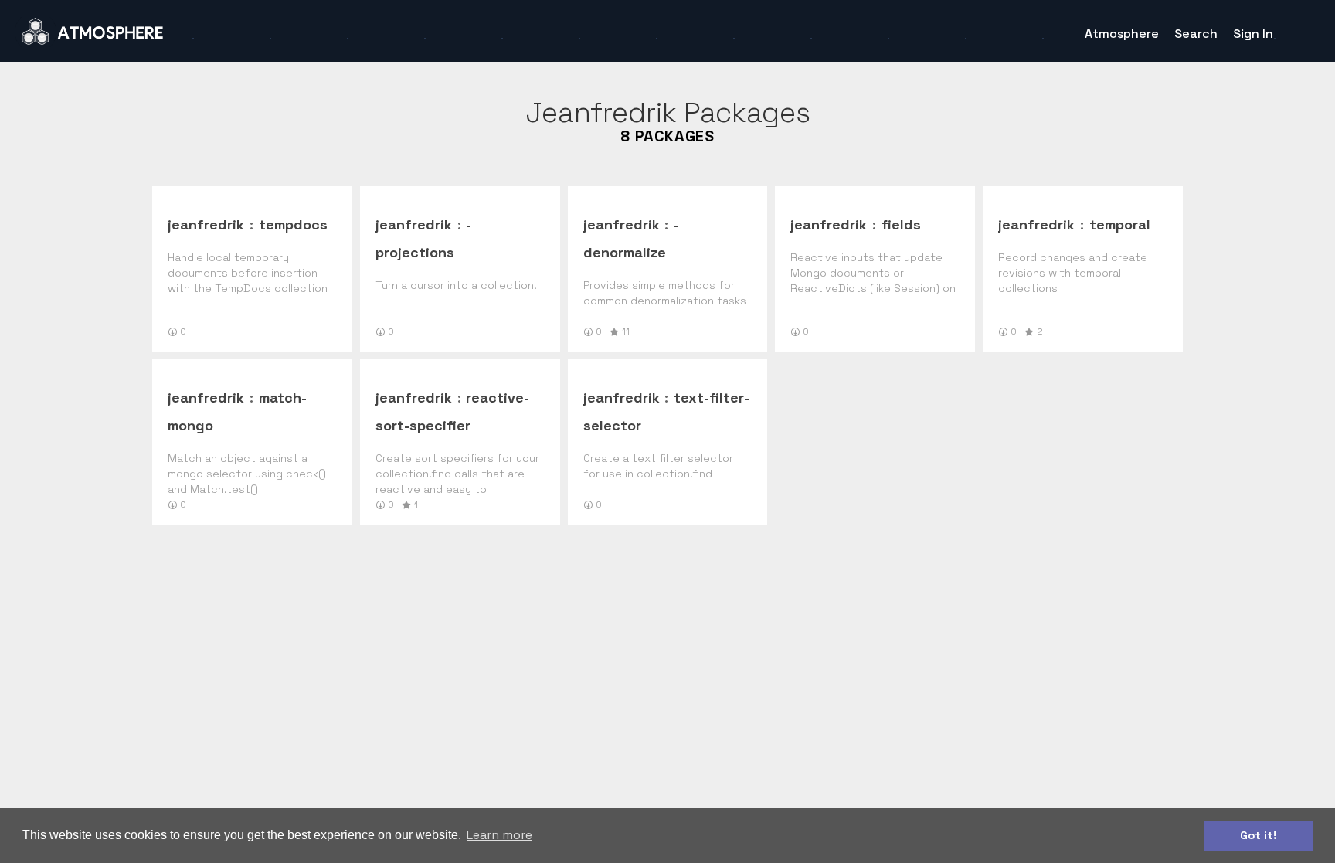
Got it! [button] (1258, 835)
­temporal (1119, 224)
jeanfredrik (206, 224)
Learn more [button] (499, 835)
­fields (901, 224)
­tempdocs (293, 224)
